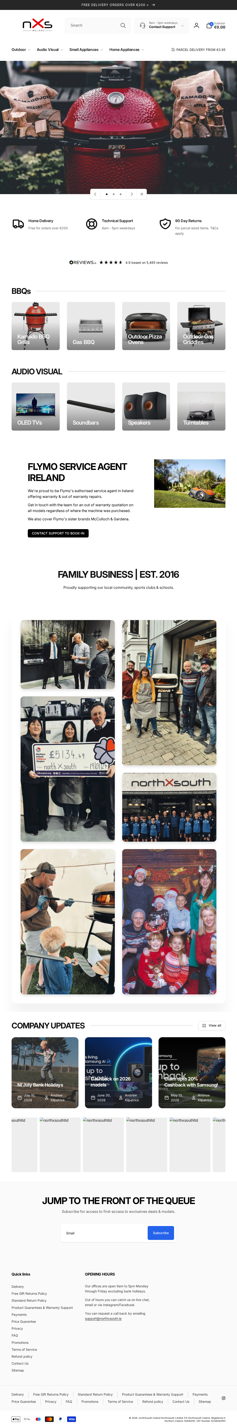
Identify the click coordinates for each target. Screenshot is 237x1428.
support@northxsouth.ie (103, 1318)
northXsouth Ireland (149, 1417)
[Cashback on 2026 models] (118, 1072)
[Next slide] (131, 194)
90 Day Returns (188, 220)
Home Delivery (40, 220)
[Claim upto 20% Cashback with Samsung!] (192, 1072)
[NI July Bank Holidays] (45, 1072)
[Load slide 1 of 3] (106, 194)
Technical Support (117, 220)
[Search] (123, 25)
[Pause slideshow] (142, 194)
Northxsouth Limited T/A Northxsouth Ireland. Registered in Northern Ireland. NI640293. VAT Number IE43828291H (193, 1419)
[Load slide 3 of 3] (120, 194)
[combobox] (97, 25)
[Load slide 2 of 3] (113, 194)
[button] (20, 49)
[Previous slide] (95, 194)
